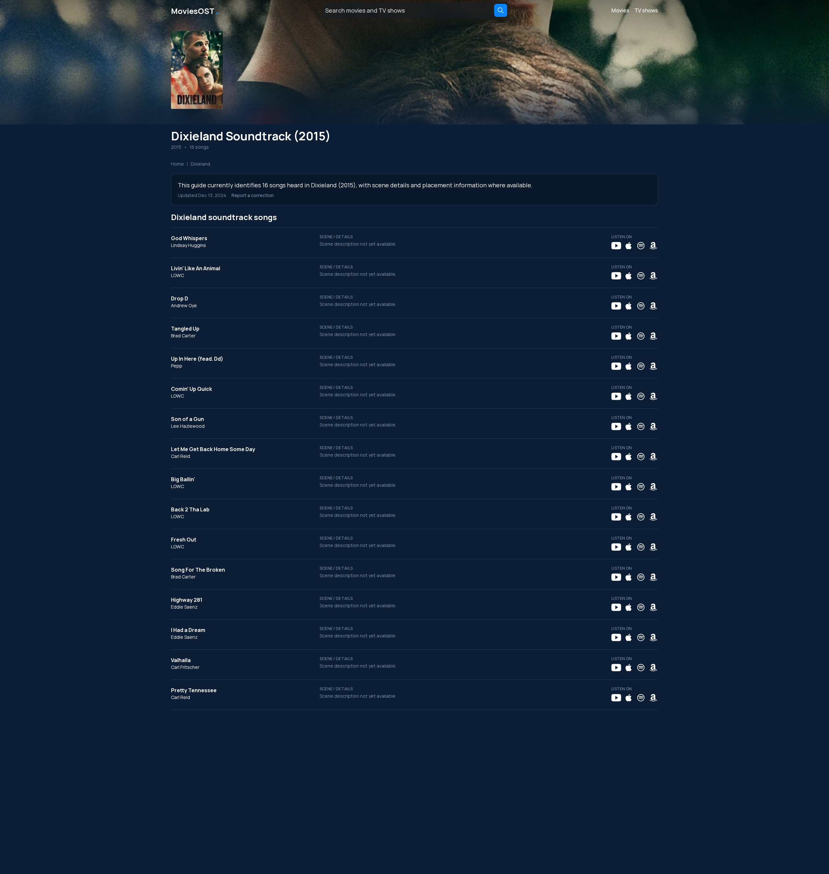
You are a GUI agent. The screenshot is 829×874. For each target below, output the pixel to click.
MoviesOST (195, 10)
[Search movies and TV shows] (500, 10)
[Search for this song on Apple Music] (628, 246)
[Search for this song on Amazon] (653, 246)
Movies (620, 10)
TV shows (646, 10)
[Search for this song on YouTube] (616, 246)
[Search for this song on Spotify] (641, 246)
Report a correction (253, 195)
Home (177, 164)
